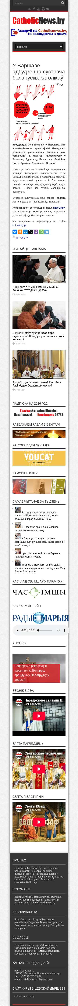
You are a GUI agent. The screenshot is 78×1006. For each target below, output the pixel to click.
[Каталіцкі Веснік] (39, 22)
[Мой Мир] (25, 232)
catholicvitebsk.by (24, 996)
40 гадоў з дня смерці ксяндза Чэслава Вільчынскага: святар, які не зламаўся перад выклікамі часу (36, 515)
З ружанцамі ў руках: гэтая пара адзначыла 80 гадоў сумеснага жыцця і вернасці (38, 336)
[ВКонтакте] (14, 232)
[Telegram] (46, 232)
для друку (22, 237)
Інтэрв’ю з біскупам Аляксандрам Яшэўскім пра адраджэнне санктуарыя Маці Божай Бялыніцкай (40, 568)
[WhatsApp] (41, 232)
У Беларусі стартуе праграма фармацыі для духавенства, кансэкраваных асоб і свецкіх (40, 542)
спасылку (59, 207)
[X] (30, 232)
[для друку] (14, 237)
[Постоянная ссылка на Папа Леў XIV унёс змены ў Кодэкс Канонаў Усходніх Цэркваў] (39, 282)
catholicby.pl (19, 225)
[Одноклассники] (20, 232)
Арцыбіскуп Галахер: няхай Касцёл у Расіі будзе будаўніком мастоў (36, 384)
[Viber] (36, 232)
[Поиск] (63, 3)
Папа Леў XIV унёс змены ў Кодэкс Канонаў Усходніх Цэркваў (35, 288)
